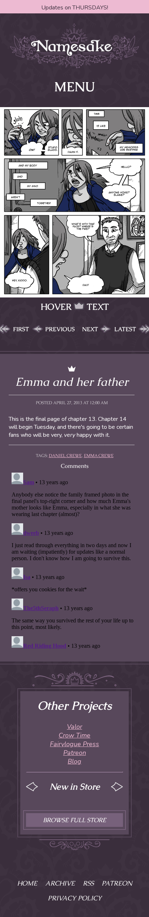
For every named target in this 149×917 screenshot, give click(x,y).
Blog (74, 761)
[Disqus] (74, 560)
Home (27, 883)
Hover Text (75, 306)
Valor (74, 726)
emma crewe (99, 455)
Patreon (74, 752)
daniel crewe (65, 455)
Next (90, 329)
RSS (88, 883)
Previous (60, 329)
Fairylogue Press (74, 744)
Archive (60, 883)
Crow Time (74, 735)
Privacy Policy (75, 898)
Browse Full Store (74, 820)
